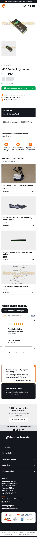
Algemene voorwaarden (15, 532)
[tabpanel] (18, 333)
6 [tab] (27, 352)
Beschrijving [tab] (7, 110)
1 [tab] (10, 352)
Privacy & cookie (30, 532)
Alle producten (17, 420)
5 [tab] (23, 352)
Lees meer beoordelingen (14, 310)
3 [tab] (17, 352)
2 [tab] (13, 352)
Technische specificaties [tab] (11, 114)
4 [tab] (20, 352)
